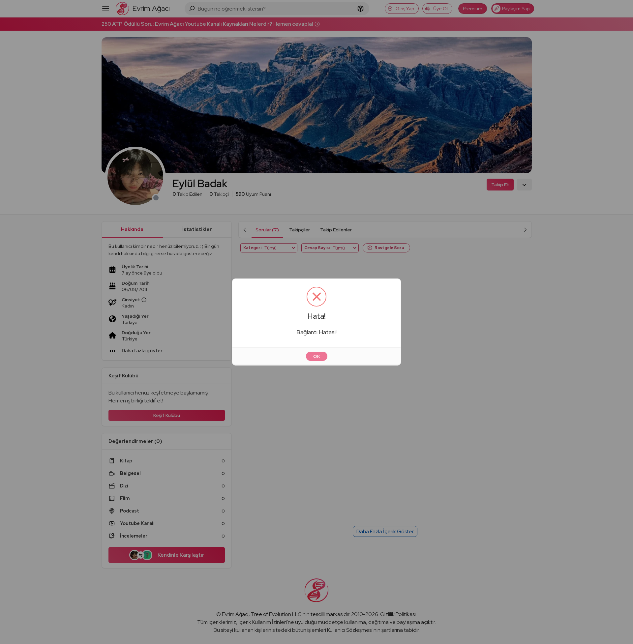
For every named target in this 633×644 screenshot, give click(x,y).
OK (316, 356)
